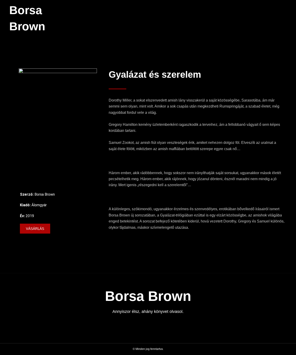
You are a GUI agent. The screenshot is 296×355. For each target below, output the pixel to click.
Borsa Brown (148, 296)
